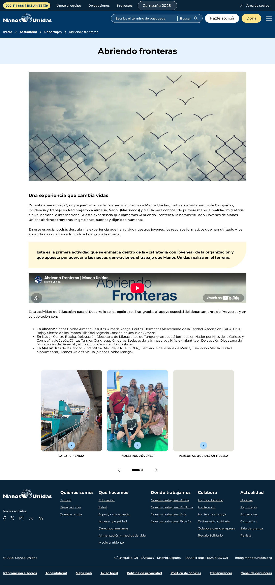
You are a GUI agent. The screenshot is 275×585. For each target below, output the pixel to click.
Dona (251, 18)
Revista (245, 535)
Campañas (248, 521)
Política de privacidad (144, 573)
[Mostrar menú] (268, 18)
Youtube (31, 518)
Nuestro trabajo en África (170, 500)
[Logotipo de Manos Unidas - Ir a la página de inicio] (27, 21)
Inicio (7, 32)
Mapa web (84, 573)
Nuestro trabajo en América (172, 507)
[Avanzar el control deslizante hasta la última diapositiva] (119, 470)
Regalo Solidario (210, 535)
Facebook (4, 518)
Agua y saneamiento (114, 514)
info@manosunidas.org (253, 558)
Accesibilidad (56, 573)
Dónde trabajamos (171, 492)
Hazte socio (206, 507)
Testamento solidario (214, 521)
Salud (103, 507)
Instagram (21, 518)
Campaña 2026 (157, 5)
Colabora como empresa (216, 528)
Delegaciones (99, 5)
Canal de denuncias (256, 573)
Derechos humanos (113, 528)
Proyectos (125, 5)
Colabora (207, 492)
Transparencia (71, 514)
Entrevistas (248, 514)
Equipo (65, 500)
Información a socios (20, 573)
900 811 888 (15, 5)
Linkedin (40, 518)
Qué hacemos (113, 492)
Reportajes (53, 32)
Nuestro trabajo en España (171, 521)
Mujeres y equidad (113, 521)
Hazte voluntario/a (212, 514)
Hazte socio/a (222, 18)
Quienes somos (77, 492)
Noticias (246, 500)
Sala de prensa (251, 528)
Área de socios (257, 5)
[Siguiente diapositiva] (155, 470)
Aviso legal (109, 573)
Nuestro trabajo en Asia (169, 514)
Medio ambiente (111, 542)
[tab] (136, 470)
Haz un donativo (210, 500)
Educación (107, 500)
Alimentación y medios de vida (122, 535)
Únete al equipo (68, 5)
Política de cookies (186, 573)
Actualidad (28, 32)
